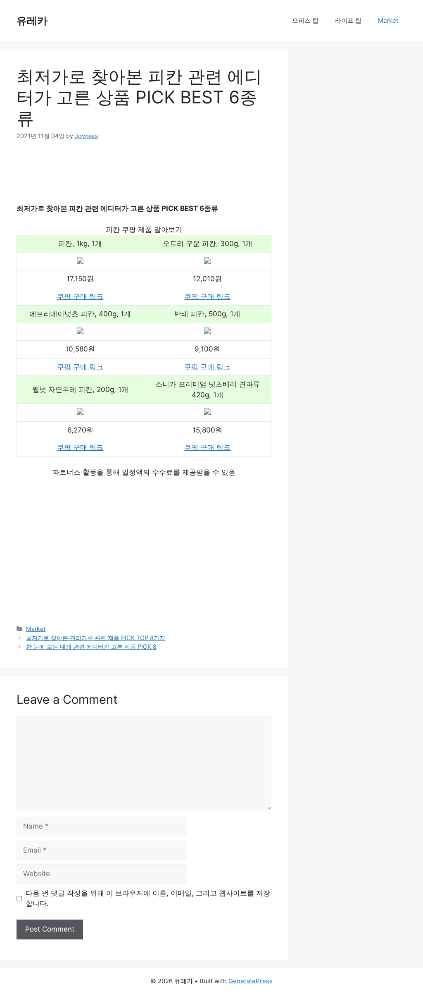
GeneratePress (250, 981)
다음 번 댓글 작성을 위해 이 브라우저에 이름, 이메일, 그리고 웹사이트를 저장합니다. (148, 898)
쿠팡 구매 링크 (80, 296)
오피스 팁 (305, 20)
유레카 (32, 20)
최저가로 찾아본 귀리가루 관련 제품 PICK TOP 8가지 (95, 637)
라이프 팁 (348, 20)
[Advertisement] (167, 177)
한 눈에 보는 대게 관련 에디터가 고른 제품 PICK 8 (91, 646)
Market (388, 20)
